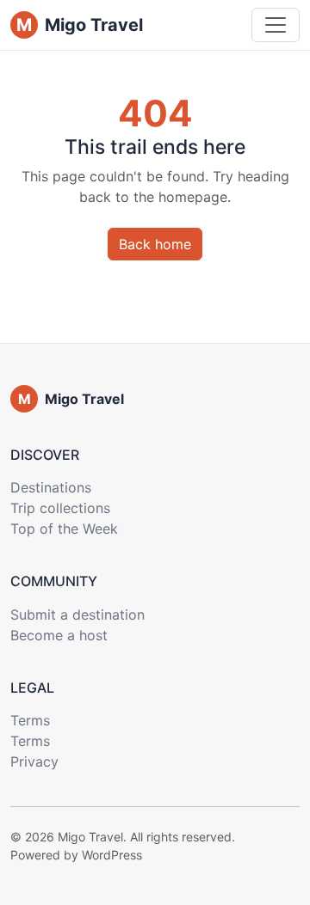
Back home (155, 244)
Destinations (50, 487)
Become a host (59, 635)
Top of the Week (64, 528)
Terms (30, 720)
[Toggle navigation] (275, 25)
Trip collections (60, 508)
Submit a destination (77, 614)
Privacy (34, 761)
